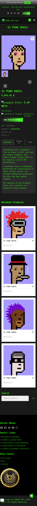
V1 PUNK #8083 (9, 332)
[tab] (7, 142)
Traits (30, 142)
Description (7, 142)
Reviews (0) (19, 142)
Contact (4, 464)
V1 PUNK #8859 (9, 378)
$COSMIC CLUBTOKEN (10, 437)
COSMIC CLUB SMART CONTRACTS (15, 449)
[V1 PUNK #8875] (18, 269)
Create (27, 2)
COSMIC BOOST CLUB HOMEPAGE (15, 443)
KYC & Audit (6, 458)
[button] (32, 38)
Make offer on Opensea (12, 120)
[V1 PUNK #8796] (18, 223)
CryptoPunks (15, 129)
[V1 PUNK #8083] (18, 315)
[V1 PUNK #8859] (18, 360)
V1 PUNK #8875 (9, 286)
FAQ (3, 461)
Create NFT (26, 13)
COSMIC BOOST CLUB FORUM (13, 446)
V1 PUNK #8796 (9, 241)
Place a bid (20, 255)
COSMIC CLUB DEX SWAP (11, 440)
